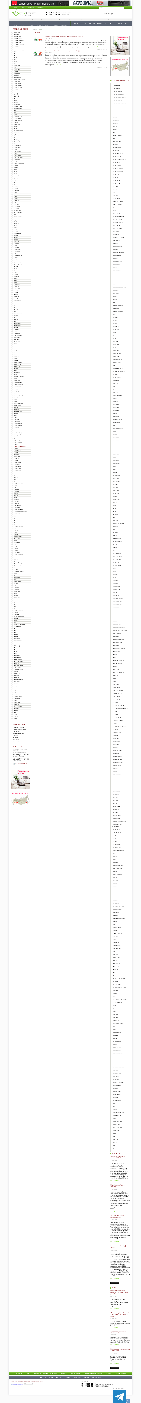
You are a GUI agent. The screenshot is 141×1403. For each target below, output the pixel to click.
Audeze (16, 71)
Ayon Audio (17, 104)
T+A (15, 630)
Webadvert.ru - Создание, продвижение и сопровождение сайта (27, 1381)
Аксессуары (96, 1377)
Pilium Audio (17, 477)
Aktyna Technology (19, 50)
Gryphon (16, 270)
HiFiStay (16, 290)
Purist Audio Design (19, 509)
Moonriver (16, 397)
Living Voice (17, 341)
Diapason (16, 190)
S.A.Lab (16, 560)
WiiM (15, 700)
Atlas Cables (17, 69)
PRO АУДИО (67, 1377)
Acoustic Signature (19, 40)
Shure (15, 573)
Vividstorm (16, 687)
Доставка (43, 19)
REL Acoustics (17, 538)
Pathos (16, 460)
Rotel (15, 556)
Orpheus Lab (17, 450)
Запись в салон (72, 19)
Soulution (16, 601)
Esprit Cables (17, 233)
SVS (15, 622)
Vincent (16, 683)
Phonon (16, 474)
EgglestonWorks (18, 216)
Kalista (115, 520)
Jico (15, 308)
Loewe (15, 343)
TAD (15, 632)
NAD (15, 417)
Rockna (16, 548)
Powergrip (16, 489)
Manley (16, 358)
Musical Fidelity (18, 411)
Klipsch (16, 319)
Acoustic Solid (17, 42)
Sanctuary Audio (18, 563)
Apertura (16, 55)
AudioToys (16, 95)
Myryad (16, 413)
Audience (16, 75)
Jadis (15, 306)
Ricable (16, 546)
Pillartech (16, 479)
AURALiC (16, 96)
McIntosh (16, 368)
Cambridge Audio (18, 139)
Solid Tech (16, 587)
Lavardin (16, 329)
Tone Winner (17, 655)
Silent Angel (17, 577)
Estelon (16, 237)
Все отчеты (114, 1368)
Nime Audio (17, 429)
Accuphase (17, 34)
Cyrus (15, 171)
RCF (15, 528)
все (114, 1148)
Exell (15, 245)
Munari (16, 407)
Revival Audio (17, 542)
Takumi (16, 634)
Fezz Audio (17, 251)
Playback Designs (18, 483)
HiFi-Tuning (17, 288)
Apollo (15, 57)
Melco (15, 370)
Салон (25, 19)
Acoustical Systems (19, 44)
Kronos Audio (17, 323)
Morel (15, 401)
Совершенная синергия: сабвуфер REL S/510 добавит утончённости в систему (119, 1292)
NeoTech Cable (18, 425)
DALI (15, 173)
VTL (15, 692)
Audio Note (17, 81)
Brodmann (16, 132)
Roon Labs (17, 552)
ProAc (15, 497)
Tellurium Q (17, 646)
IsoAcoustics (17, 300)
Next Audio (17, 427)
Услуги (34, 19)
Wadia (15, 694)
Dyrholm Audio (17, 210)
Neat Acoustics (18, 423)
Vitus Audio (17, 685)
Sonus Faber (17, 591)
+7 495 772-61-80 (53, 14)
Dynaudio (16, 204)
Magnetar (16, 356)
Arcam (15, 59)
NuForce (16, 436)
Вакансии (16, 739)
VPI (15, 690)
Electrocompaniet (18, 218)
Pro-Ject (16, 495)
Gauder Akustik (18, 265)
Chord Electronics (18, 157)
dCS (15, 181)
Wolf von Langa (18, 706)
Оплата (52, 19)
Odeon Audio (17, 440)
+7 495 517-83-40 (53, 13)
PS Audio (16, 503)
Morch (15, 399)
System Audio (17, 626)
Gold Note (16, 266)
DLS (15, 194)
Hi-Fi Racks (17, 284)
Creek (15, 169)
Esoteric (16, 231)
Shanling (16, 567)
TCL (15, 642)
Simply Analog (17, 581)
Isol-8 (15, 302)
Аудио (51, 1377)
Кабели (86, 1377)
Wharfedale (17, 698)
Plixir (15, 485)
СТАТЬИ (83, 23)
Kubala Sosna (17, 325)
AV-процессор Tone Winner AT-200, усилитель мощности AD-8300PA (120, 1314)
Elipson (16, 220)
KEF (15, 317)
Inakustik (16, 296)
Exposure (16, 247)
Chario (15, 153)
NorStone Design (18, 433)
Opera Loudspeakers (19, 446)
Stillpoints (16, 614)
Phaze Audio (17, 472)
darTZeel (16, 177)
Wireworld (16, 704)
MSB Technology (18, 403)
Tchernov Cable (18, 640)
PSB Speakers (17, 505)
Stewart (16, 612)
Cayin (15, 149)
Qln (15, 519)
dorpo (15, 196)
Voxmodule (17, 689)
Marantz (16, 360)
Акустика (43, 1377)
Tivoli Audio (17, 651)
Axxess (16, 102)
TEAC (15, 644)
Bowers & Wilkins (18, 130)
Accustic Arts (17, 36)
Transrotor (17, 663)
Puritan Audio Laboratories (20, 511)
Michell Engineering (19, 376)
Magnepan (16, 354)
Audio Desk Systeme (19, 79)
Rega (15, 532)
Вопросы (61, 19)
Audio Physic (17, 83)
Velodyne (16, 675)
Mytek (15, 415)
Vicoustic (16, 677)
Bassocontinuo (18, 108)
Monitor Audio (17, 392)
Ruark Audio (17, 558)
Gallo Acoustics (18, 263)
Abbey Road (17, 32)
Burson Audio (17, 136)
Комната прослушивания (87, 19)
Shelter (16, 569)
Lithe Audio (17, 337)
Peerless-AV (17, 464)
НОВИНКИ (91, 23)
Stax (15, 608)
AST (15, 63)
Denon (15, 184)
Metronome (17, 372)
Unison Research (18, 669)
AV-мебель (77, 1377)
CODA (15, 161)
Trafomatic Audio (18, 661)
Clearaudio (17, 159)
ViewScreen (17, 681)
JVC (15, 311)
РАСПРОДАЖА (109, 23)
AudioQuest (17, 93)
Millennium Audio (18, 382)
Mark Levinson (18, 362)
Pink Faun (16, 481)
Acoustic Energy (18, 38)
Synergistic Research (19, 624)
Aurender (16, 98)
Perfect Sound (17, 466)
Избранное (40, 7)
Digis (15, 192)
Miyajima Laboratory (19, 384)
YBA (15, 712)
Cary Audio (17, 147)
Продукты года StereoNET (118, 1332)
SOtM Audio (17, 597)
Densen (16, 186)
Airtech (16, 48)
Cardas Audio (17, 145)
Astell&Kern (17, 65)
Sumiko (16, 620)
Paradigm (16, 454)
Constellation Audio (19, 163)
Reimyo (16, 534)
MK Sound (16, 388)
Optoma (16, 448)
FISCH (16, 257)
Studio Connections (19, 616)
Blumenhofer (17, 124)
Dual (15, 202)
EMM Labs (17, 223)
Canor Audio (17, 141)
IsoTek (16, 304)
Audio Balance (118, 156)
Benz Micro (17, 114)
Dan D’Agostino (18, 175)
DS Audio (16, 200)
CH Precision (17, 151)
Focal (15, 259)
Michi (15, 378)
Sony (15, 593)
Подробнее (97, 47)
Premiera (16, 491)
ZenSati (16, 716)
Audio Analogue (18, 77)
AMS (15, 52)
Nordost (16, 431)
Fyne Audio (116, 440)
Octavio (16, 438)
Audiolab (16, 89)
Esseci (16, 235)
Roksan (16, 550)
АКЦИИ (99, 23)
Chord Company (18, 155)
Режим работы (111, 19)
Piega (15, 476)
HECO (15, 278)
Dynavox (16, 208)
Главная (15, 7)
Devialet (16, 188)
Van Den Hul (17, 673)
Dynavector (17, 206)
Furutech (16, 261)
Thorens (16, 649)
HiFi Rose (16, 286)
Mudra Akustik (17, 405)
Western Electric (18, 696)
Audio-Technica (18, 87)
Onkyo (16, 444)
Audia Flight (17, 73)
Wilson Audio (17, 702)
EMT (15, 227)
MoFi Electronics (18, 390)
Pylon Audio (17, 513)
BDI (15, 110)
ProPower (16, 501)
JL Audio (16, 309)
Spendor (16, 605)
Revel (15, 540)
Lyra (15, 349)
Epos (15, 229)
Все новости (115, 1283)
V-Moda (16, 671)
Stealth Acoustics (18, 610)
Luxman (16, 347)
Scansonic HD (17, 565)
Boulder (16, 128)
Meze (15, 374)
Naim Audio (17, 421)
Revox (15, 544)
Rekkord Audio (17, 536)
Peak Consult (17, 462)
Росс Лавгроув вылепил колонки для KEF (117, 1216)
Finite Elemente (18, 255)
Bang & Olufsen (18, 106)
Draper (16, 198)
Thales (16, 647)
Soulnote (16, 599)
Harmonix (16, 276)
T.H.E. (15, 628)
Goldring (16, 268)
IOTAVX (16, 298)
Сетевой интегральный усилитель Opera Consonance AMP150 (64, 36)
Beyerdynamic (17, 118)
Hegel (15, 282)
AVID (15, 100)
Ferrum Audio (17, 249)
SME (15, 585)
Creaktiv (16, 167)
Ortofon (16, 452)
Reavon (16, 530)
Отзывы (15, 737)
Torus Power (17, 657)
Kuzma (16, 327)
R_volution (16, 524)
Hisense (16, 292)
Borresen (16, 126)
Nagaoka (16, 419)
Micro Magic (17, 380)
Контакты (101, 19)
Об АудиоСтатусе (18, 727)
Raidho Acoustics (18, 526)
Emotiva (16, 225)
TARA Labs (17, 638)
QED (15, 517)
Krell (15, 321)
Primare (16, 493)
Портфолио (16, 731)
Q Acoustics (17, 515)
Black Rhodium (18, 120)
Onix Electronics (18, 442)
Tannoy (16, 636)
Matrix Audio (17, 366)
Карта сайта (31, 7)
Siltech (15, 579)
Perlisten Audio (17, 470)
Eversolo (16, 241)
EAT (15, 214)
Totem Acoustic (18, 659)
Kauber (16, 315)
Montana (16, 393)
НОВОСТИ (75, 23)
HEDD (15, 280)
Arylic (15, 61)
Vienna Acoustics (18, 679)
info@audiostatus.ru (21, 763)
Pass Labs (17, 458)
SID (15, 575)
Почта (22, 7)
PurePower (17, 507)
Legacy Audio (17, 333)
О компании (16, 19)
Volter (115, 1097)
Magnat (16, 352)
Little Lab (16, 339)
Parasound (17, 456)
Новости (16, 735)
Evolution (16, 243)
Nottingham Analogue (19, 435)
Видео (58, 1377)
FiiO (15, 253)
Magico (16, 350)
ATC (15, 67)
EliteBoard (16, 222)
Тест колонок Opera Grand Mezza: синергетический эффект (63, 51)
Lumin (15, 345)
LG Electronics (18, 335)
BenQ (15, 112)
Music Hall (16, 409)
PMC (15, 487)
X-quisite (16, 708)
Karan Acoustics (18, 313)
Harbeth (16, 274)
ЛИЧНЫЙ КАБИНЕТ (124, 23)
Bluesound (16, 122)
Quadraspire (17, 522)
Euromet (16, 239)
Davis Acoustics (18, 179)
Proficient (16, 499)
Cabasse (16, 138)
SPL (15, 606)
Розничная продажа (19, 729)
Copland (16, 165)
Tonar (15, 653)
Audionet (16, 91)
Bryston (16, 134)
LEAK (15, 331)
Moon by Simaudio (18, 395)
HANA (15, 272)
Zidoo (15, 718)
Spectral (16, 603)
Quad (15, 520)
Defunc (16, 182)
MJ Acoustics (17, 386)
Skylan (16, 583)
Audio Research (18, 85)
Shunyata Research (19, 571)
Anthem (16, 54)
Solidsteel (16, 589)
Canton (16, 143)
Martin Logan (17, 364)
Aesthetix (16, 46)
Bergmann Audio (18, 116)
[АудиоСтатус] (23, 13)
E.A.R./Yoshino (18, 212)
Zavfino (16, 714)
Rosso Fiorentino (18, 554)
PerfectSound (17, 468)
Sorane (16, 595)
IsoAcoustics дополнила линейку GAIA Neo (117, 1157)
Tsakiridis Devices (18, 665)
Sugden (16, 618)
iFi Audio (16, 294)
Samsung (16, 562)
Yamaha (16, 710)
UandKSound (17, 667)
